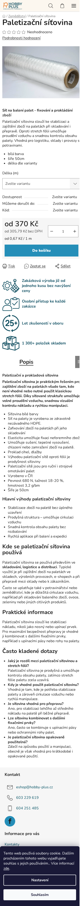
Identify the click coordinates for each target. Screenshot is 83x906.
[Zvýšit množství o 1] (74, 231)
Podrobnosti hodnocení (21, 38)
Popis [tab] (26, 362)
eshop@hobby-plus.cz (34, 787)
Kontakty (12, 844)
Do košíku (41, 250)
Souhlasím (40, 894)
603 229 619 (27, 797)
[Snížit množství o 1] (51, 231)
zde (6, 868)
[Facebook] (10, 821)
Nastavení (39, 880)
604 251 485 (27, 808)
